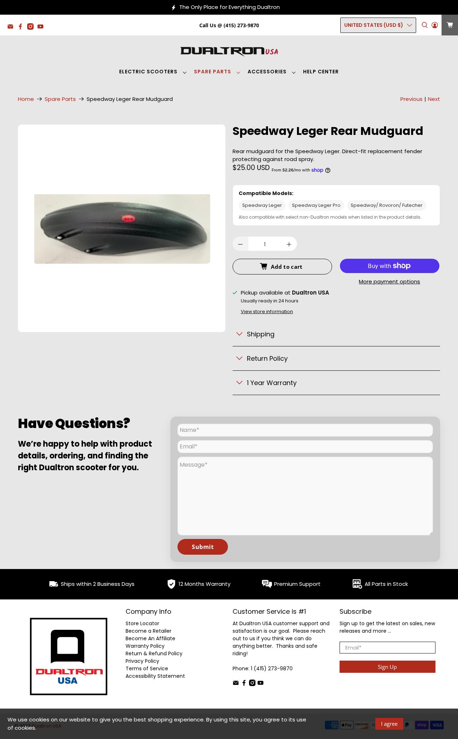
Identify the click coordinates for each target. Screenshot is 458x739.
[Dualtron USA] (229, 51)
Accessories (267, 71)
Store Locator (142, 623)
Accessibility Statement (155, 676)
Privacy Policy (142, 661)
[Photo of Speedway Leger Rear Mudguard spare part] (121, 228)
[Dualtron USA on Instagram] (32, 27)
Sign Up (387, 666)
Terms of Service (147, 668)
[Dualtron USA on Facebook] (22, 27)
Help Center (321, 71)
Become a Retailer (148, 631)
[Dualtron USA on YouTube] (42, 27)
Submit (203, 547)
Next (434, 99)
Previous (411, 99)
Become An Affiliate (150, 638)
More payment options (389, 281)
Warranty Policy (145, 646)
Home (26, 99)
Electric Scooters (148, 71)
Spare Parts (212, 71)
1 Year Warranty (272, 382)
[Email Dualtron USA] (12, 27)
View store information (267, 311)
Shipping (260, 334)
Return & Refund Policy (154, 653)
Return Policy (267, 358)
